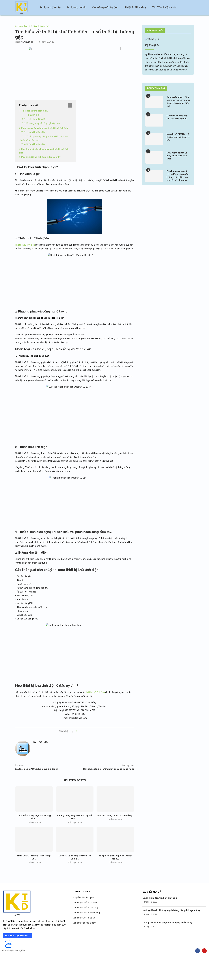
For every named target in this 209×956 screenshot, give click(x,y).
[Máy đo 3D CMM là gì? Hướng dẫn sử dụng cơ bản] (154, 139)
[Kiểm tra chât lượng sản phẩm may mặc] (154, 120)
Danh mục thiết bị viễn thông (86, 913)
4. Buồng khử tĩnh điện (34, 144)
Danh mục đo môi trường (85, 923)
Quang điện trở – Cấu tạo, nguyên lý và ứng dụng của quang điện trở (178, 101)
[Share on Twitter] (85, 731)
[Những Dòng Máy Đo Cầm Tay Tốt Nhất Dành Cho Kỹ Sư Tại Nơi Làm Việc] (75, 799)
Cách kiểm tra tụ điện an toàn (159, 898)
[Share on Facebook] (82, 731)
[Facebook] (197, 950)
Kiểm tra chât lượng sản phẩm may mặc (177, 117)
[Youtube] (204, 950)
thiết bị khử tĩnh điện (95, 692)
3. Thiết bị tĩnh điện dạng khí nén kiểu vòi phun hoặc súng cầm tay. (44, 138)
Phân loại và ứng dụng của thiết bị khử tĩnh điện (44, 128)
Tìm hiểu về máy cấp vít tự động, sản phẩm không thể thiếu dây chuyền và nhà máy (177, 176)
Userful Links (81, 891)
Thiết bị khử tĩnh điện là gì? (34, 111)
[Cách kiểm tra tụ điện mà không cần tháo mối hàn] (34, 799)
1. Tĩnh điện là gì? (32, 115)
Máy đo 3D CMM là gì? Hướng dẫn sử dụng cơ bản (178, 137)
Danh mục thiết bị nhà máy (85, 908)
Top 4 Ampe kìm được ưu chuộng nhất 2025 (167, 922)
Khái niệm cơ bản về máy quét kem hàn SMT (176, 155)
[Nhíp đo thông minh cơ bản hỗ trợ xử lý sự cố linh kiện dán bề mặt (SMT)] (115, 799)
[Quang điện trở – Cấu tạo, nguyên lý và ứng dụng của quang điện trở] (154, 102)
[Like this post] (79, 731)
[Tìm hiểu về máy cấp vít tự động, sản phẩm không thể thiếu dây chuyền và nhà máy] (154, 176)
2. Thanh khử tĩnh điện (34, 132)
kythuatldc (27, 42)
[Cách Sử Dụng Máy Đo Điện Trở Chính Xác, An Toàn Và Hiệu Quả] (75, 839)
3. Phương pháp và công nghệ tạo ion (42, 123)
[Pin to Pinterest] (88, 731)
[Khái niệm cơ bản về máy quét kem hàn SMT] (154, 157)
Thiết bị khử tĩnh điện (25, 245)
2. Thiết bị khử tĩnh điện (35, 119)
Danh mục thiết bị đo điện (85, 902)
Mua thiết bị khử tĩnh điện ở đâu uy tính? (41, 157)
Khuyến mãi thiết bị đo (83, 897)
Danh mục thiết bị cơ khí (84, 918)
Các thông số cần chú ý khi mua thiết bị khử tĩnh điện (44, 151)
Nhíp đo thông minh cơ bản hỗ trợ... (115, 815)
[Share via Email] (91, 731)
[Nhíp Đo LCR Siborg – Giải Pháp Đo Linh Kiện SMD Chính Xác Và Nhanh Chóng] (34, 839)
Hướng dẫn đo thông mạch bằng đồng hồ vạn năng (171, 910)
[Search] (192, 7)
